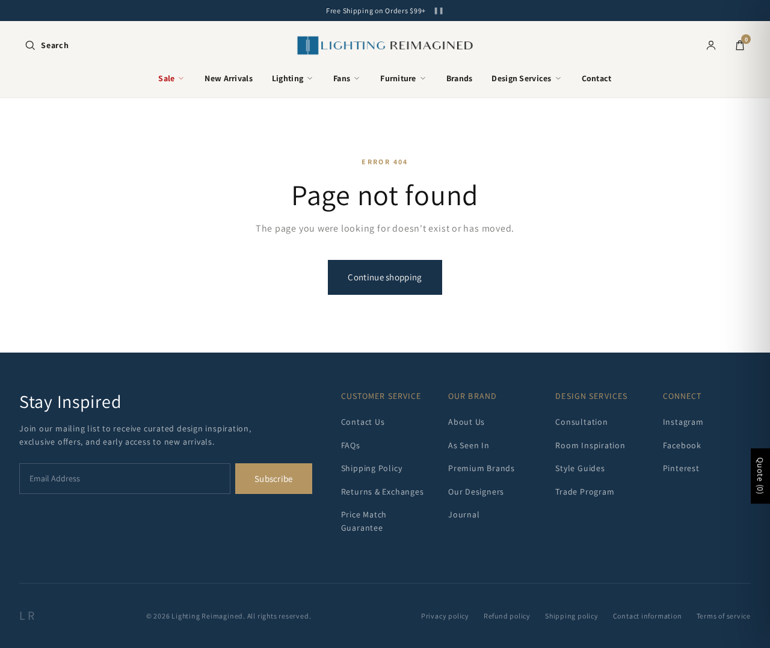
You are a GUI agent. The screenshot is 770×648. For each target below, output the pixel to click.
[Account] (711, 45)
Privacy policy (445, 615)
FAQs (350, 445)
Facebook (682, 445)
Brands (459, 78)
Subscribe (273, 478)
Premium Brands (481, 468)
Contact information (647, 615)
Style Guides (580, 468)
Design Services (521, 78)
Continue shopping (385, 277)
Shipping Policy (371, 468)
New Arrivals (228, 78)
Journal (463, 514)
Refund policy (507, 615)
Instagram (683, 421)
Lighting (287, 78)
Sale (166, 78)
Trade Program (584, 491)
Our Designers (476, 491)
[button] (46, 45)
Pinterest (681, 468)
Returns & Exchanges (382, 491)
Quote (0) (760, 476)
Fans (341, 78)
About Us (466, 421)
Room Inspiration (590, 445)
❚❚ (438, 10)
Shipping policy (572, 615)
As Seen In (469, 445)
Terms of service (724, 615)
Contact (597, 78)
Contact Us (363, 421)
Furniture (398, 78)
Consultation (581, 421)
